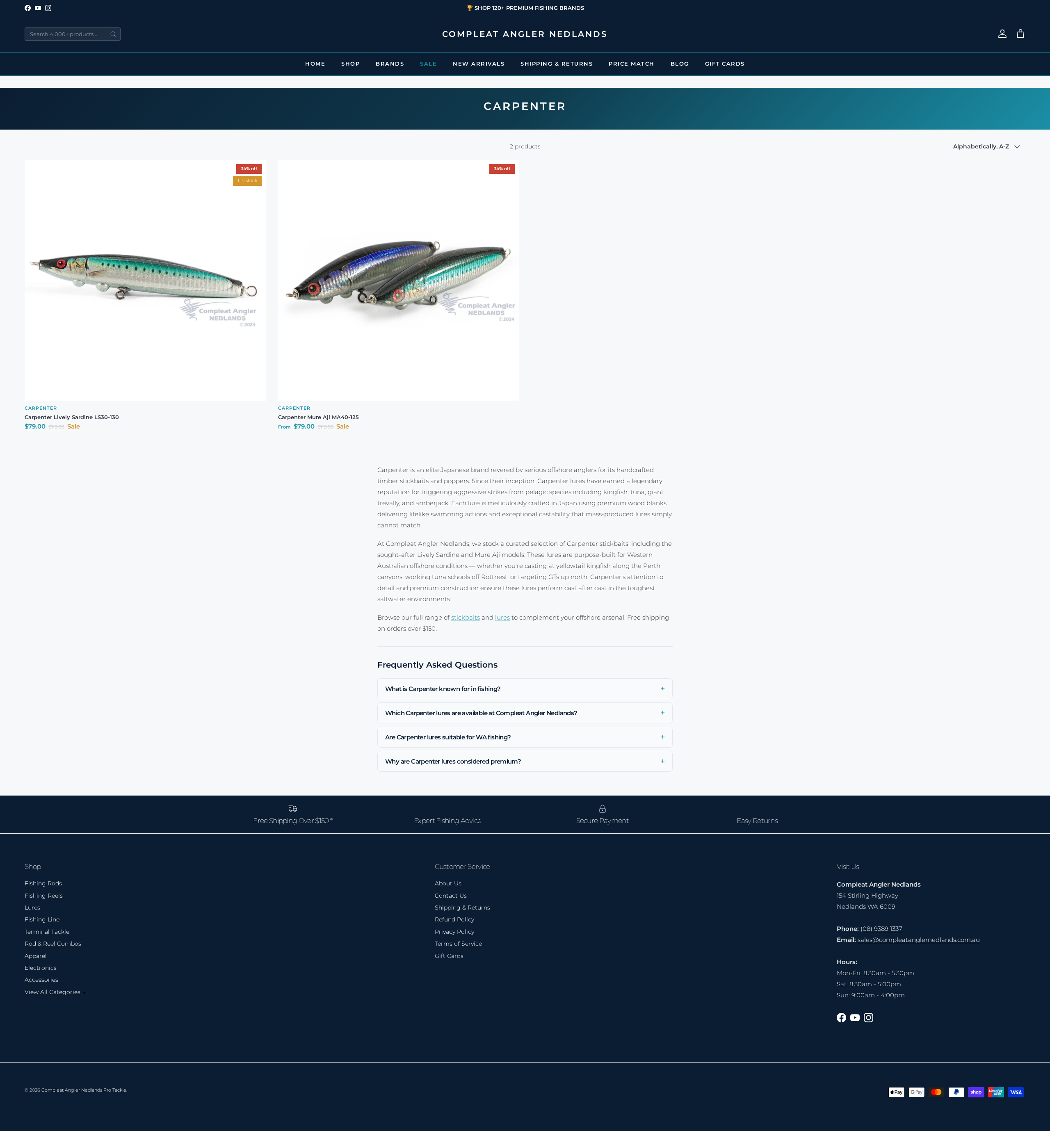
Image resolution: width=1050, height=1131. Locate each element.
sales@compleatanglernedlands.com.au (919, 940)
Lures (32, 907)
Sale (428, 63)
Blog (680, 63)
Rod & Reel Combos (53, 943)
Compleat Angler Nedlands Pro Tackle (83, 1090)
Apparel (36, 956)
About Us (448, 883)
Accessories (41, 979)
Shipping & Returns (556, 63)
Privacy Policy (454, 931)
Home (315, 63)
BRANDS (390, 63)
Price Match (632, 63)
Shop (350, 63)
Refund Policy (454, 919)
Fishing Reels (44, 895)
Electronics (41, 967)
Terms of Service (458, 943)
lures (502, 617)
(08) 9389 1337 (881, 929)
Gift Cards (725, 63)
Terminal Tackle (47, 931)
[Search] (113, 34)
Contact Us (451, 895)
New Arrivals (478, 63)
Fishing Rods (43, 883)
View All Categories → (56, 992)
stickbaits (465, 617)
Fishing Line (42, 919)
